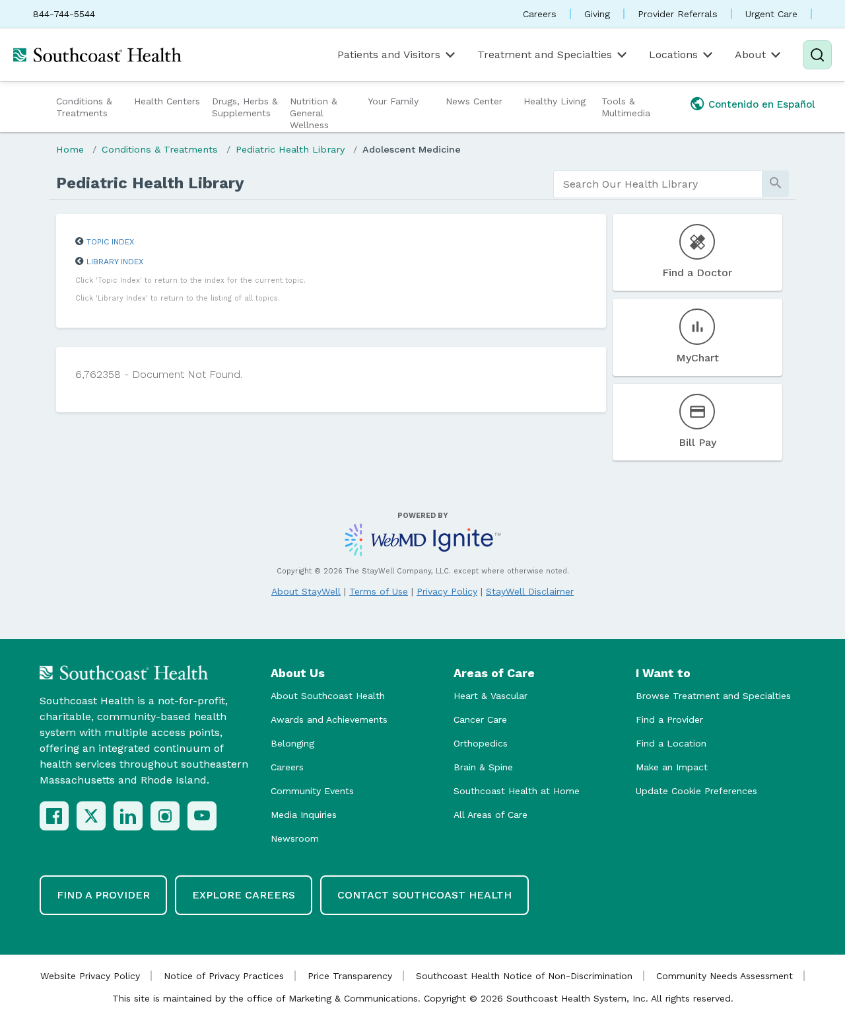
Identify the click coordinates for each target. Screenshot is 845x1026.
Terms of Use (378, 591)
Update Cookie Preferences (696, 791)
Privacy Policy (447, 591)
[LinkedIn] (128, 815)
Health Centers (167, 101)
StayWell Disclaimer (530, 591)
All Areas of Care (490, 814)
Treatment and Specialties (544, 54)
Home (70, 149)
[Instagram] (165, 815)
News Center (474, 101)
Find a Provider (669, 719)
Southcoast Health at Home (517, 791)
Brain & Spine (483, 767)
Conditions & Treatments (84, 107)
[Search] (817, 54)
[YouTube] (202, 815)
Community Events (312, 791)
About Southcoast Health (328, 695)
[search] (658, 184)
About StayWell (306, 591)
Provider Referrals (678, 14)
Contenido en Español (761, 104)
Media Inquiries (304, 814)
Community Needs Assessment (724, 976)
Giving (597, 14)
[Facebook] (54, 815)
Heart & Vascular (490, 695)
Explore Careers (243, 895)
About (750, 54)
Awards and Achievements (329, 719)
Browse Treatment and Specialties (713, 695)
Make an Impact (672, 767)
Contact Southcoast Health (424, 895)
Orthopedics (481, 743)
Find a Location (671, 743)
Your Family (393, 101)
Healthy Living (555, 101)
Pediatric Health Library (290, 149)
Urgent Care (771, 14)
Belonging (292, 743)
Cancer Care (480, 719)
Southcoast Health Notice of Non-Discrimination (524, 976)
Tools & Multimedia (625, 107)
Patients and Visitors (388, 54)
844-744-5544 (64, 14)
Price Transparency (350, 976)
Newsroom (295, 838)
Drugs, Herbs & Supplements (245, 107)
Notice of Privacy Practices (224, 976)
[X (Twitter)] (91, 815)
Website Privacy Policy (90, 976)
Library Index (114, 261)
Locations (673, 54)
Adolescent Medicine (411, 149)
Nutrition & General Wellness (313, 113)
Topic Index (110, 241)
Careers (540, 14)
